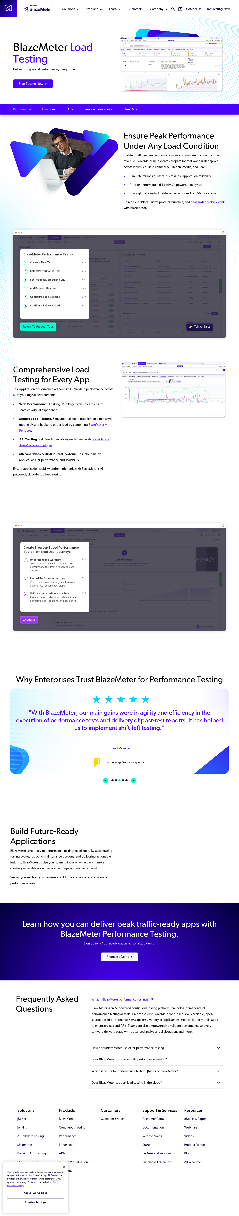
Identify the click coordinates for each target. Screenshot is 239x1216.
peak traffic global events (208, 202)
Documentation (153, 1127)
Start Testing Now (217, 9)
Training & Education (156, 1162)
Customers (135, 9)
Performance (22, 109)
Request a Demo (118, 957)
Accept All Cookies (35, 1193)
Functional (49, 109)
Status (146, 1145)
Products (92, 9)
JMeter (21, 1119)
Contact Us (193, 9)
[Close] (64, 1167)
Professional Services (156, 1153)
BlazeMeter (67, 1119)
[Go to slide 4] (123, 780)
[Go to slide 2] (116, 780)
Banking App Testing (31, 1153)
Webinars (190, 1127)
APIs (70, 109)
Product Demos (194, 1145)
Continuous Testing (72, 1127)
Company (156, 9)
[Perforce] (8, 8)
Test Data (131, 109)
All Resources (193, 1162)
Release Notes (152, 1136)
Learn (113, 9)
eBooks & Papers (195, 1119)
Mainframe (24, 1145)
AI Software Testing (30, 1136)
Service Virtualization (99, 109)
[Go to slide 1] (112, 780)
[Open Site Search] (173, 9)
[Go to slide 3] (119, 780)
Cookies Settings (35, 1202)
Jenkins (22, 1127)
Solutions (68, 9)
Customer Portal (153, 1119)
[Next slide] (133, 780)
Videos (189, 1136)
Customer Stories (112, 1119)
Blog (187, 1153)
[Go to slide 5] (126, 780)
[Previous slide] (105, 780)
